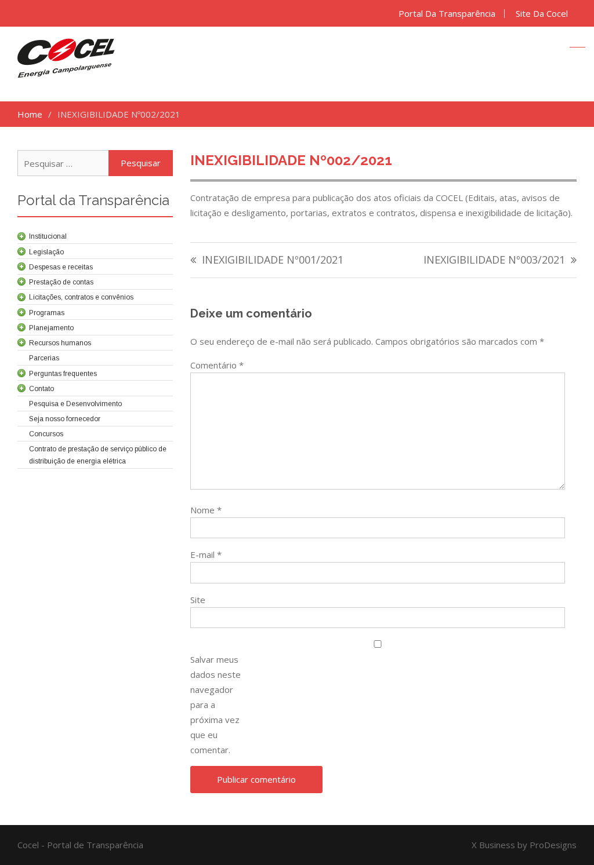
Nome (206, 510)
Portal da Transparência (447, 13)
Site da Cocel (542, 13)
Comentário (217, 365)
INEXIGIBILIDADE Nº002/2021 (291, 160)
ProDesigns (553, 845)
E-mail (206, 554)
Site (197, 599)
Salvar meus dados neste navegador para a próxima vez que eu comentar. (215, 704)
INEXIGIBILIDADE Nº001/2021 (272, 260)
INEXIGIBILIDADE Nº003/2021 (494, 260)
